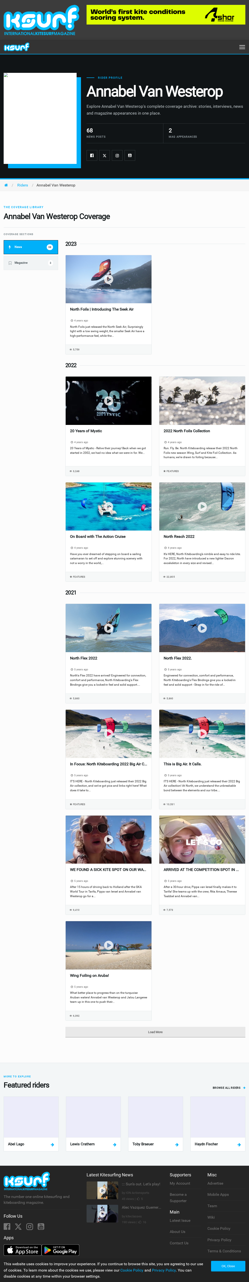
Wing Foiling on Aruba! (89, 975)
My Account (180, 1183)
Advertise (215, 1183)
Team (212, 1206)
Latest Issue (180, 1220)
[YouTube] (41, 1228)
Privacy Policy (219, 1240)
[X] (19, 1228)
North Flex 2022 (83, 658)
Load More (155, 1032)
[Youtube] (129, 155)
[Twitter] (104, 155)
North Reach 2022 (179, 536)
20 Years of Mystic (86, 431)
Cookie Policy (219, 1228)
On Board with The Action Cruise (97, 536)
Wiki (211, 1217)
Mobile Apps (218, 1194)
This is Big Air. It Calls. (183, 764)
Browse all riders (227, 1087)
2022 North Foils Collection (187, 431)
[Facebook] (92, 155)
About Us (177, 1231)
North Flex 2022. (178, 658)
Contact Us (179, 1243)
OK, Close (228, 1266)
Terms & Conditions (224, 1251)
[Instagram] (117, 155)
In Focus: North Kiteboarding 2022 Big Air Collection (108, 764)
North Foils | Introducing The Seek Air (101, 309)
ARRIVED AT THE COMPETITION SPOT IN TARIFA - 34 (202, 869)
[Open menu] (242, 47)
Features (172, 471)
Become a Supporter (178, 1197)
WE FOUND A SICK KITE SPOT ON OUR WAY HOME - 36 (108, 869)
